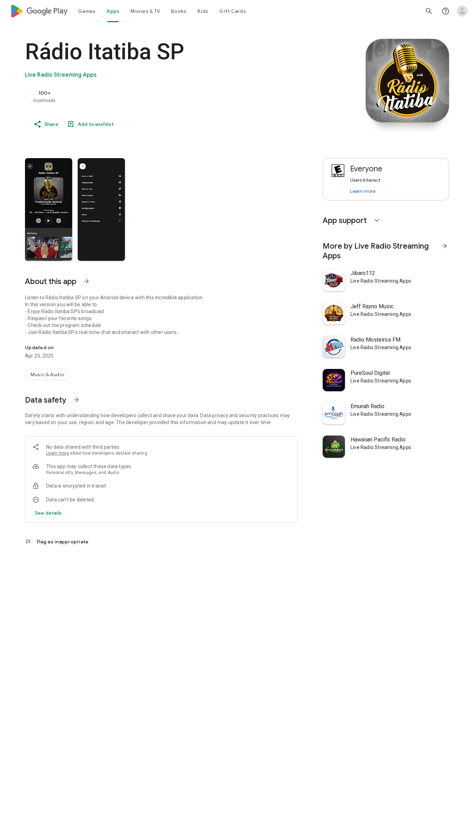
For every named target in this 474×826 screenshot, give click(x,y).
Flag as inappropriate (56, 542)
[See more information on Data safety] (76, 400)
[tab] (87, 11)
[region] (164, 96)
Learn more (57, 453)
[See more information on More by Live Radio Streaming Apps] (444, 246)
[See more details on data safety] (48, 513)
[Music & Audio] (47, 374)
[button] (48, 209)
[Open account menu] (462, 11)
